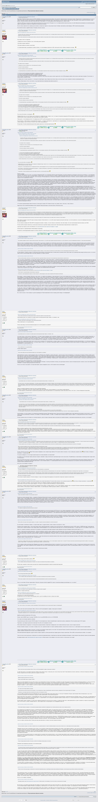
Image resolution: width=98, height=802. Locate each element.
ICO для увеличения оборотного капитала (35, 10)
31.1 (12, 7)
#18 (95, 585)
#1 (95, 17)
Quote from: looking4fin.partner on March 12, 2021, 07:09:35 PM (26, 85)
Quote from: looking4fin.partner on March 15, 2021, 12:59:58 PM (26, 592)
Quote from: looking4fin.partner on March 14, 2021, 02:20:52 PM (26, 377)
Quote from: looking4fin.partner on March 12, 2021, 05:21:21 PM (26, 32)
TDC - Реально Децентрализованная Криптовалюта (24, 392)
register (14, 5)
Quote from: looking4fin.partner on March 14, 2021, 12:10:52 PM (26, 603)
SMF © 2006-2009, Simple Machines (53, 800)
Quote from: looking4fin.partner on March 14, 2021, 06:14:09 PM (26, 479)
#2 (95, 30)
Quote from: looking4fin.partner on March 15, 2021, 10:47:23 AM (26, 560)
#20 (95, 664)
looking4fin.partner (5, 16)
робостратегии (41, 226)
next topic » (94, 12)
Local (8, 10)
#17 (95, 569)
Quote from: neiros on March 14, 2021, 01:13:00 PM (25, 331)
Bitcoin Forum (4, 10)
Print (95, 13)
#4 (95, 83)
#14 (95, 466)
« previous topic (89, 12)
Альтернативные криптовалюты (21, 10)
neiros (3, 311)
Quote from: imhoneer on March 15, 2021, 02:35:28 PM (25, 666)
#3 (95, 53)
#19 (95, 601)
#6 (95, 208)
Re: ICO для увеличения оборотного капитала (27, 30)
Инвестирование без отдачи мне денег (35, 637)
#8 (95, 311)
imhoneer (4, 30)
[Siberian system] (4, 431)
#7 (95, 236)
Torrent (15, 7)
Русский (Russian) (12, 10)
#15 (95, 491)
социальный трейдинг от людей (52, 226)
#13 (95, 437)
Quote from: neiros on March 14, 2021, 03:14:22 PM (25, 397)
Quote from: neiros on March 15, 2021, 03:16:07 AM (25, 493)
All (7, 13)
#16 (95, 555)
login (11, 5)
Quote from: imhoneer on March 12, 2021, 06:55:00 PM (25, 55)
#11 (95, 395)
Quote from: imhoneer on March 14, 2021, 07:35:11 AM (25, 238)
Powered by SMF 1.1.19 (43, 800)
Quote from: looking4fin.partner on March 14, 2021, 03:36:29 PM (27, 440)
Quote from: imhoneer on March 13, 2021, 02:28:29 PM (25, 132)
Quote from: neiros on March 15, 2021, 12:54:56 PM (25, 571)
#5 (95, 130)
